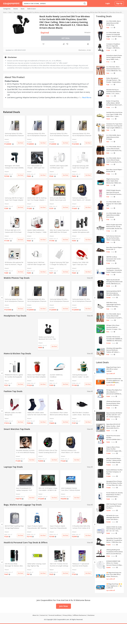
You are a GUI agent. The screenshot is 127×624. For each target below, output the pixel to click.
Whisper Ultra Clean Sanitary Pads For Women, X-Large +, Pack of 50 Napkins (114, 327)
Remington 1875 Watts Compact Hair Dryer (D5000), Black (14, 167)
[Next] (94, 297)
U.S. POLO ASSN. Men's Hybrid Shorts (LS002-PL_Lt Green (113, 215)
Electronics (82, 50)
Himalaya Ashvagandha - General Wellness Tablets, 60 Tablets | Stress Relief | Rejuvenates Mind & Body (114, 350)
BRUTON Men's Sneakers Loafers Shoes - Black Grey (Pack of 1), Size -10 (81, 414)
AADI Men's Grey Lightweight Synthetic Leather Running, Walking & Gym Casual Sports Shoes (113, 304)
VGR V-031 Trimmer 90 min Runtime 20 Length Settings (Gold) (59, 565)
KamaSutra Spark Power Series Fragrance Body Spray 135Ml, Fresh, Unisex (114, 57)
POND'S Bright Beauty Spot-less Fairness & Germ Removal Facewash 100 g (114, 192)
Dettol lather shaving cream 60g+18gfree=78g (36, 565)
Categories (6, 9)
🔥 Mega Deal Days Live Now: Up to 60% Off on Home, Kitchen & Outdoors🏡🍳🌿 (113, 575)
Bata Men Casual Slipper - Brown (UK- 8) (114, 170)
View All (90, 278)
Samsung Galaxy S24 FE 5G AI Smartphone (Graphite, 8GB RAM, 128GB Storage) (113, 293)
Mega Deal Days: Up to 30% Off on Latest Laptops (113, 369)
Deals (22, 9)
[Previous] (1, 297)
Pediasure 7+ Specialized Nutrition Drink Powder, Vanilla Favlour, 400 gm (80, 565)
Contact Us (43, 615)
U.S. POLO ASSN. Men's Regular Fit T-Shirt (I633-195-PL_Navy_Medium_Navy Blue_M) (114, 204)
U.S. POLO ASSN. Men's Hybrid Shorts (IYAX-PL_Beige (113, 137)
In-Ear (89, 50)
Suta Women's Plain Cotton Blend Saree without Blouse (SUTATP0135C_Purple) (59, 414)
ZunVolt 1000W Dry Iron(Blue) (56, 376)
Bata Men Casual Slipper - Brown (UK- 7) (114, 248)
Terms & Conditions (55, 615)
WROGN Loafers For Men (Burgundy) (13, 414)
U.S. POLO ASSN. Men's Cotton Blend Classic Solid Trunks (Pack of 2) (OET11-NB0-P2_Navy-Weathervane (113, 160)
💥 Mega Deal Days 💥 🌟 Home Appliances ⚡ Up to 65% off (114, 586)
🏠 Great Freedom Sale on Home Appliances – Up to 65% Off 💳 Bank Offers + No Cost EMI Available (114, 381)
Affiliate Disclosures (79, 615)
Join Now (63, 606)
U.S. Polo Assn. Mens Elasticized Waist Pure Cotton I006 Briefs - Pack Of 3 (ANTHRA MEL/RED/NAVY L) (114, 69)
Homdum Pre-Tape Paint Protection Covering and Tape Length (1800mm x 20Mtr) (114, 126)
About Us (35, 615)
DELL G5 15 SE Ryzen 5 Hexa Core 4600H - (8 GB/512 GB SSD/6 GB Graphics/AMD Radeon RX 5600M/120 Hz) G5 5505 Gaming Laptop (48, 489)
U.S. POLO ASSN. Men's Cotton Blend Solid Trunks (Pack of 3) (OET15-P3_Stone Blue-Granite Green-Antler (114, 316)
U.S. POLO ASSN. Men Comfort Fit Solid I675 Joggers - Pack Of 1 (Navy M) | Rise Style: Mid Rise (114, 35)
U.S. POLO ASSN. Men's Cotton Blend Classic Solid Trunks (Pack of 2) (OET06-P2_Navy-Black (113, 149)
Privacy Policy (67, 615)
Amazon (7, 305)
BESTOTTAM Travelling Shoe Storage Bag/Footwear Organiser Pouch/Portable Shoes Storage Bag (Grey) (14, 527)
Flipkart (6, 418)
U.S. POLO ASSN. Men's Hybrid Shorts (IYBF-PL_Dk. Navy (113, 23)
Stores (15, 9)
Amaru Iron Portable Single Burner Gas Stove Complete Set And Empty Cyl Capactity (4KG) (36, 376)
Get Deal (66, 38)
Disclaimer (91, 615)
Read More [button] (86, 97)
